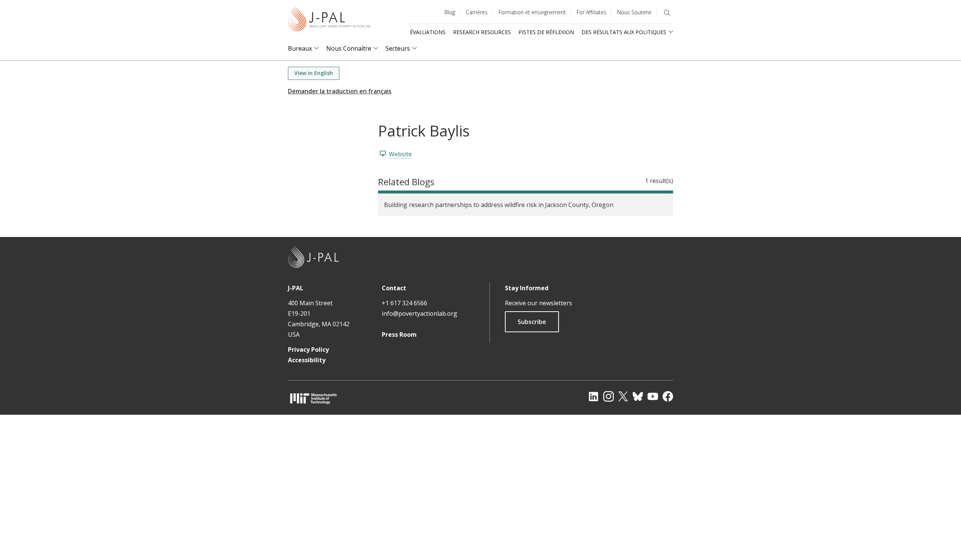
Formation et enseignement (532, 12)
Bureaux (300, 48)
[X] (623, 396)
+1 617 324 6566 (404, 303)
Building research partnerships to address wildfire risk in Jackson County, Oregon (498, 205)
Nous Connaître (348, 48)
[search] (667, 12)
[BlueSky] (638, 396)
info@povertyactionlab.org (419, 313)
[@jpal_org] (608, 396)
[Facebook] (668, 396)
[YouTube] (653, 396)
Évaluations (428, 32)
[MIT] (313, 398)
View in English (313, 72)
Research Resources (482, 32)
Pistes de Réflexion (546, 32)
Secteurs (398, 48)
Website (400, 154)
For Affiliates (591, 12)
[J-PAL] (329, 20)
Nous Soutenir (634, 12)
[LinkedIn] (593, 396)
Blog (449, 12)
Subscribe (532, 322)
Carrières (477, 12)
